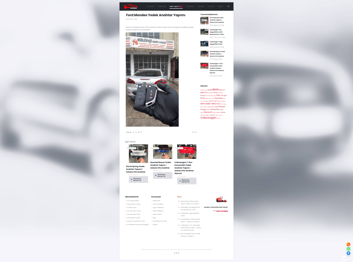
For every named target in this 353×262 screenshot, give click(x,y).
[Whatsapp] (348, 249)
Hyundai (219, 98)
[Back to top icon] (344, 258)
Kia (201, 101)
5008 (201, 90)
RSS (180, 197)
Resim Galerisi (157, 214)
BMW (215, 89)
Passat (221, 106)
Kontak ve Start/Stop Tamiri (136, 221)
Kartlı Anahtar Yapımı (133, 218)
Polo (209, 110)
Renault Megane (217, 112)
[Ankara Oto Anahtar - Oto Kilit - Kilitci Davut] (130, 6)
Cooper (220, 93)
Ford (202, 98)
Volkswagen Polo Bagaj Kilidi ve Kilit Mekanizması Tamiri (190, 208)
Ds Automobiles (209, 95)
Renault (208, 112)
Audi (209, 89)
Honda (212, 98)
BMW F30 (203, 92)
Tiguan (207, 115)
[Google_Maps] (348, 253)
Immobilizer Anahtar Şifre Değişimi (138, 224)
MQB (209, 107)
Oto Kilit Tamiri (131, 207)
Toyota (212, 115)
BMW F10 (222, 90)
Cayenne (210, 92)
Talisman (202, 115)
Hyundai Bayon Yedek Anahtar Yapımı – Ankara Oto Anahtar (160, 165)
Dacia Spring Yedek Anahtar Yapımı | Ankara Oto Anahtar (135, 169)
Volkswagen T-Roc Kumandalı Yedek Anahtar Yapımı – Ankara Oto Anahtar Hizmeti (184, 168)
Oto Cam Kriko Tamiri (134, 211)
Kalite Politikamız (158, 211)
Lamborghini (205, 101)
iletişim (155, 224)
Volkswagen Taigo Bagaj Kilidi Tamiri (190, 214)
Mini (218, 104)
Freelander (208, 98)
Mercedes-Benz (208, 103)
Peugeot (203, 109)
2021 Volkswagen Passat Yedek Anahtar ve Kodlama (190, 235)
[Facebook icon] (176, 253)
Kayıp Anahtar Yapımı (134, 204)
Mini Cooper (223, 104)
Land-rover (213, 101)
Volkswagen (208, 118)
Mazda (223, 101)
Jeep (224, 98)
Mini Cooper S (203, 107)
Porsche (215, 109)
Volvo (218, 118)
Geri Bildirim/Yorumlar (160, 221)
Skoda (223, 112)
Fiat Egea (224, 95)
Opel (216, 107)
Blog (154, 218)
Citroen (215, 93)
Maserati (219, 101)
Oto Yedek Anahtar (133, 201)
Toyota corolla (218, 115)
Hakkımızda (156, 201)
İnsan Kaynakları (158, 204)
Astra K (205, 90)
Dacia (202, 95)
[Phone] (348, 244)
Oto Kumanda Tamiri (133, 214)
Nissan (212, 107)
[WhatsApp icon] (174, 253)
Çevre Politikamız (158, 207)
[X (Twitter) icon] (178, 253)
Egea (215, 95)
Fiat (218, 95)
